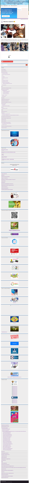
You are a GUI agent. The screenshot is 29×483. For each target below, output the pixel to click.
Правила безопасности (4, 111)
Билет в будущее (3, 69)
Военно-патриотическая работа (6, 74)
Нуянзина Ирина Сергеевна (6, 440)
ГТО (2, 75)
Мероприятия (3, 182)
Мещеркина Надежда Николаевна (7, 435)
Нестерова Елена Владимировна (7, 434)
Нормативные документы (4, 474)
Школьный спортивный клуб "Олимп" (7, 83)
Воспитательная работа (4, 72)
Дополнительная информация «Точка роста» (7, 183)
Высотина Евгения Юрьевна (6, 433)
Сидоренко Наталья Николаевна (7, 442)
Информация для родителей (5, 100)
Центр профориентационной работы (6, 122)
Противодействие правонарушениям (6, 116)
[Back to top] (27, 481)
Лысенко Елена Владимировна (7, 449)
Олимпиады (3, 104)
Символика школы (3, 119)
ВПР (2, 86)
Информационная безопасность (5, 99)
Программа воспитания (5, 81)
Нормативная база (4, 90)
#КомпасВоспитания (4, 149)
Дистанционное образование (5, 89)
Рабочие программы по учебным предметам (7, 470)
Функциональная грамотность (5, 464)
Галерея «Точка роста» (4, 186)
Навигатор (2, 471)
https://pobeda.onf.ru (14, 230)
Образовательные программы (5, 176)
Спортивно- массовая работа (5, 82)
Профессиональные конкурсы (6, 105)
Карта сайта (3, 451)
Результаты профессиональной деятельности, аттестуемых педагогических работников (14, 431)
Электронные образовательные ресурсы (6, 126)
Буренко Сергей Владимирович (7, 441)
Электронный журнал (4, 127)
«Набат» (2, 154)
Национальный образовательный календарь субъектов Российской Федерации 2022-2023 (13, 467)
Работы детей (4, 96)
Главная (2, 5)
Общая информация (4, 173)
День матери (3, 19)
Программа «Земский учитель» (5, 454)
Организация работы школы (5, 426)
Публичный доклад (4, 457)
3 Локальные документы (6, 93)
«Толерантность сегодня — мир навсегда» (7, 159)
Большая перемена (3, 70)
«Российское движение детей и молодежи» (7, 189)
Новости (2, 107)
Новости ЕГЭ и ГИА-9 (4, 108)
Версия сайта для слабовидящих (8, 61)
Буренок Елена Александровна (7, 436)
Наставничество (3, 460)
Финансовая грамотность (14, 5)
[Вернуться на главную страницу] (14, 2)
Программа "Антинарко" (5, 80)
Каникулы (3, 76)
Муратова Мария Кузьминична (7, 446)
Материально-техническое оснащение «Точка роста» (8, 179)
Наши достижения (3, 103)
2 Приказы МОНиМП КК (6, 92)
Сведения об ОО (5, 5)
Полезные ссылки (4, 124)
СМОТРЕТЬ (14, 302)
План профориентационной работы (6, 123)
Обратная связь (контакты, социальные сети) (7, 185)
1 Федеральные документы (6, 91)
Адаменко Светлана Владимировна (7, 448)
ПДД (2, 461)
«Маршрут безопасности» (24, 19)
